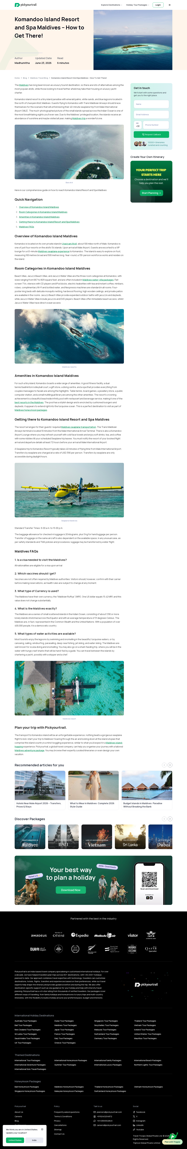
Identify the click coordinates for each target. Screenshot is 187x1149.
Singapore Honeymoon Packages (30, 1091)
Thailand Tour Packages (145, 1021)
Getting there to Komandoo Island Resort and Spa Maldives (49, 221)
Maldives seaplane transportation (78, 427)
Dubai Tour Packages (64, 1021)
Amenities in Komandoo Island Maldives (39, 216)
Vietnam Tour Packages (145, 1025)
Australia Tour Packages (26, 1021)
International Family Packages (107, 1060)
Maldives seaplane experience (53, 251)
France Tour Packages (64, 1034)
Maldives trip (79, 118)
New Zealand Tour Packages (28, 1029)
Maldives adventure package (29, 750)
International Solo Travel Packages (30, 1069)
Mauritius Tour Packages (145, 1038)
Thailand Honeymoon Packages (108, 1086)
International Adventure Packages (30, 1064)
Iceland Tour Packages (144, 1029)
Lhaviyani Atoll (69, 243)
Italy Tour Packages (63, 1038)
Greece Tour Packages (65, 1042)
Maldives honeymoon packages (31, 410)
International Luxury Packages (108, 1064)
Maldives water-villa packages (98, 279)
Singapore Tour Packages (106, 1021)
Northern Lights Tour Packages (148, 1064)
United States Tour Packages (147, 1034)
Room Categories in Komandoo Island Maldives (43, 212)
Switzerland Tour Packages (106, 1034)
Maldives (23, 85)
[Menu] (169, 5)
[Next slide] (170, 765)
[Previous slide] (164, 765)
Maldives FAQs (26, 226)
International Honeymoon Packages (70, 1060)
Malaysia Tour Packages (105, 1029)
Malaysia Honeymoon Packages (69, 1091)
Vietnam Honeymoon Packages (148, 1086)
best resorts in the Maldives (29, 402)
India (34, 1140)
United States (15, 1140)
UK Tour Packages (23, 1042)
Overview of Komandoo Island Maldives (39, 207)
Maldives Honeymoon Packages (69, 1086)
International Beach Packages (147, 1060)
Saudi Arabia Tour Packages (27, 1038)
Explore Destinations (110, 5)
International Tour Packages (27, 1060)
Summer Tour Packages (65, 1064)
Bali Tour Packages (23, 1025)
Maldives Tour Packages (65, 1025)
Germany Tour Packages (105, 1038)
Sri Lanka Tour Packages (26, 1034)
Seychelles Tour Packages (106, 1025)
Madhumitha (22, 63)
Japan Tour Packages (64, 1029)
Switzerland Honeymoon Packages (110, 1091)
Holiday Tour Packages (136, 5)
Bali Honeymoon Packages (27, 1086)
